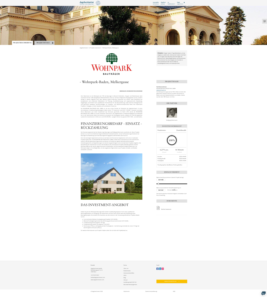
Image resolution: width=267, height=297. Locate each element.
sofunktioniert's (171, 3)
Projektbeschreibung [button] (22, 43)
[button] (171, 281)
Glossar (126, 280)
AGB (174, 291)
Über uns (126, 268)
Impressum (127, 291)
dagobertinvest (84, 48)
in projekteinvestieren (156, 3)
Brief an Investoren (166, 209)
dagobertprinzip (163, 3)
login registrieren (180, 3)
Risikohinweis (127, 271)
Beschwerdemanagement (130, 284)
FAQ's (125, 275)
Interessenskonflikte (129, 273)
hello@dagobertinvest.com (98, 277)
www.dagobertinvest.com (97, 279)
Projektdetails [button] (43, 43)
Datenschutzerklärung (151, 291)
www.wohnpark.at (161, 90)
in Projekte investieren (95, 48)
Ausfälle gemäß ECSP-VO (130, 282)
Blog (125, 277)
